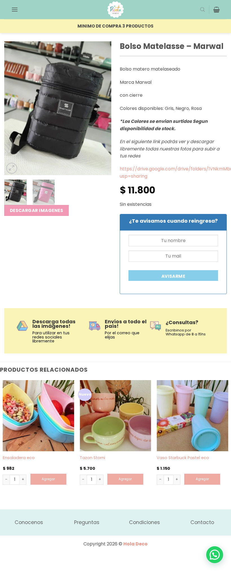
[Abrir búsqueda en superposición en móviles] (202, 9)
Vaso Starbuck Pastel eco (183, 458)
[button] (14, 9)
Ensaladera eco (19, 458)
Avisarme (173, 276)
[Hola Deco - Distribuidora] (115, 9)
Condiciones (144, 522)
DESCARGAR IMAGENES (36, 210)
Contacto (202, 522)
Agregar (48, 479)
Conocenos (29, 522)
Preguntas (86, 522)
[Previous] (13, 108)
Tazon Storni (92, 458)
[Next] (102, 108)
